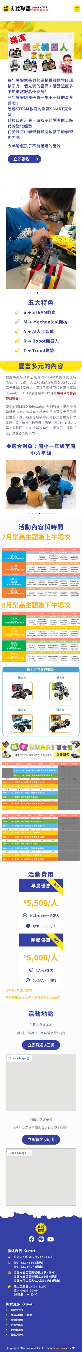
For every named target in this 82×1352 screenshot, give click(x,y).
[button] (77, 9)
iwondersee (59, 1348)
